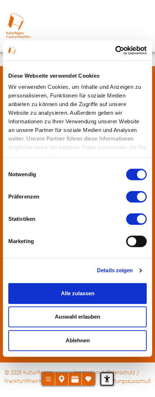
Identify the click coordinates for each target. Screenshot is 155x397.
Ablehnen (78, 340)
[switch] (136, 196)
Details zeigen (115, 270)
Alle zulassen (77, 293)
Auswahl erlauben (77, 317)
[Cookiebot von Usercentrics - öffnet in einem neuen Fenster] (115, 50)
